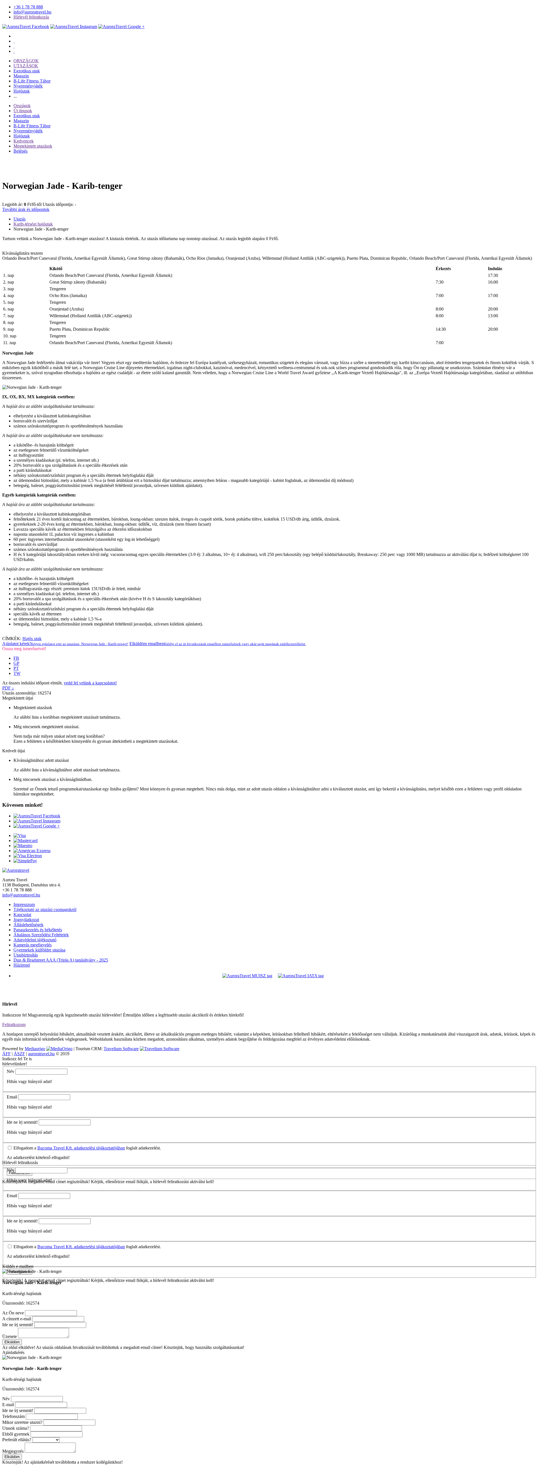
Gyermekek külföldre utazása (39, 950)
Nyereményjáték (28, 86)
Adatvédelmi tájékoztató (34, 939)
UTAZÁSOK (25, 65)
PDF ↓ (8, 688)
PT (16, 668)
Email (12, 1096)
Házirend (21, 965)
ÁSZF (19, 1053)
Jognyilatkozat (26, 919)
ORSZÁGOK (26, 60)
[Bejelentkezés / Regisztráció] (14, 51)
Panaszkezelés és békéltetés (37, 929)
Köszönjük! (12, 1462)
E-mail (8, 1404)
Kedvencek (23, 141)
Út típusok (22, 110)
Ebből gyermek (15, 1434)
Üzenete (9, 1336)
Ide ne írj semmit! (22, 1122)
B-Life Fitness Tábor (32, 81)
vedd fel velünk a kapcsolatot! (90, 682)
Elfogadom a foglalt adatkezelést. (86, 1148)
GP (16, 663)
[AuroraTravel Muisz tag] (247, 975)
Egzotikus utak (26, 70)
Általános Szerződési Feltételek (41, 934)
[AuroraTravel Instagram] (73, 26)
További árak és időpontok (25, 209)
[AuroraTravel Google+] (121, 26)
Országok (22, 105)
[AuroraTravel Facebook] (25, 26)
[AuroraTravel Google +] (36, 826)
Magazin (21, 75)
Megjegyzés (13, 1451)
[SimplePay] (25, 860)
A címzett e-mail (16, 1318)
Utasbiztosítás (25, 955)
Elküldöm (12, 1342)
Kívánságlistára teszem (22, 253)
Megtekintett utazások (32, 146)
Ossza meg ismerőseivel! (24, 648)
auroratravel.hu (41, 1053)
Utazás (19, 219)
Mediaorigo (35, 1048)
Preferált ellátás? (16, 1439)
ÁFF (6, 1053)
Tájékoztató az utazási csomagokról (44, 909)
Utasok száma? (15, 1428)
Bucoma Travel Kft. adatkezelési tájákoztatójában (81, 1148)
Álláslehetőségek (28, 924)
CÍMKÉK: (11, 638)
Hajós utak (32, 638)
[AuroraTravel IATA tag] (301, 975)
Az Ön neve (13, 1312)
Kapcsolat (22, 914)
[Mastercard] (25, 840)
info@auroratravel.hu (32, 12)
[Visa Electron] (27, 855)
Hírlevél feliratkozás (31, 17)
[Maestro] (22, 845)
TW (16, 673)
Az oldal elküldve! (18, 1347)
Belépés (20, 151)
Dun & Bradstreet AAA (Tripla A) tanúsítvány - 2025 (60, 960)
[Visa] (19, 835)
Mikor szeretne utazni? (22, 1422)
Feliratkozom (14, 1024)
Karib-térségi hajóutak (33, 224)
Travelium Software (121, 1048)
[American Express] (32, 850)
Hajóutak (21, 91)
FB (16, 658)
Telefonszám (13, 1416)
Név (10, 1071)
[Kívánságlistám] (14, 41)
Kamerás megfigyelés (32, 944)
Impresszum (24, 904)
